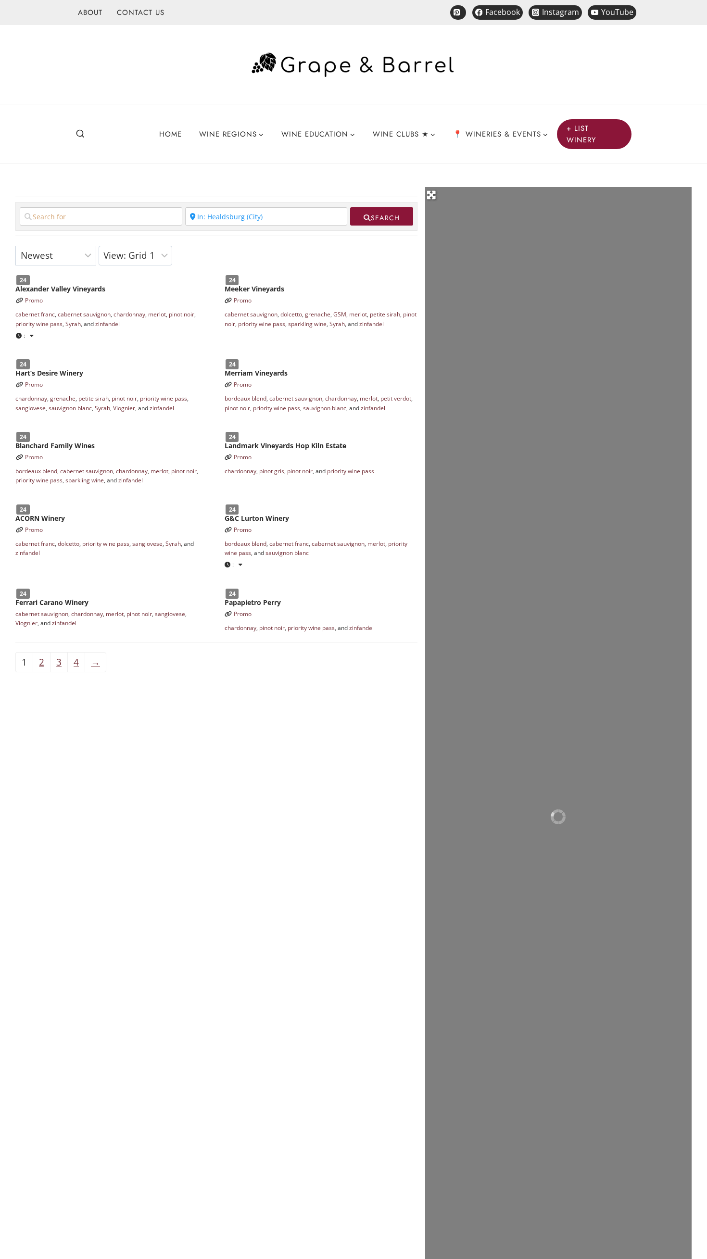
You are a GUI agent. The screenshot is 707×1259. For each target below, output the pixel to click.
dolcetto (291, 314)
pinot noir (181, 314)
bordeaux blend (245, 398)
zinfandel (107, 324)
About (90, 12)
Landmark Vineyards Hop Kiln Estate (285, 445)
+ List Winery (581, 134)
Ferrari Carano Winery (51, 602)
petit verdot (395, 398)
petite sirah (385, 314)
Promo (34, 300)
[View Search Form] (80, 134)
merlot (157, 314)
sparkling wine (307, 324)
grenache (317, 314)
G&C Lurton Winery (257, 518)
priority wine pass (39, 324)
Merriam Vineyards (256, 373)
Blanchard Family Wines (55, 445)
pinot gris (271, 471)
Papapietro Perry (253, 602)
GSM (339, 314)
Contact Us (140, 12)
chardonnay (129, 314)
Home (170, 134)
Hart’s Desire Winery (49, 373)
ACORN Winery (40, 518)
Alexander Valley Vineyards (60, 288)
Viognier (124, 408)
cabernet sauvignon (84, 314)
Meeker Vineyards (254, 288)
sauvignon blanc (70, 408)
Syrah (73, 324)
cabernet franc (35, 314)
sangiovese (30, 408)
